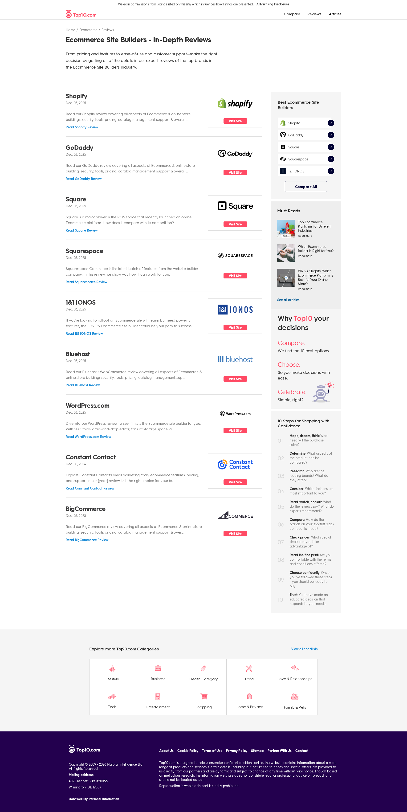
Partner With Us (280, 750)
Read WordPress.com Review (88, 436)
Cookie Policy (187, 750)
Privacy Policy (237, 750)
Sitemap (257, 750)
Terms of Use (212, 750)
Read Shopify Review (82, 127)
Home (70, 30)
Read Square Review (82, 230)
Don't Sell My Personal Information (94, 799)
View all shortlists (304, 649)
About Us (166, 750)
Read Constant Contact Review (90, 488)
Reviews (314, 14)
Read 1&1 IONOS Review (84, 333)
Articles (335, 14)
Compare (292, 14)
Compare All (306, 186)
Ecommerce (88, 30)
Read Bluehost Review (83, 385)
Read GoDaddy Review (84, 178)
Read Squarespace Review (86, 282)
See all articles (288, 300)
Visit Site (235, 121)
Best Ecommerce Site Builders (298, 104)
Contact (301, 750)
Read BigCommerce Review (87, 540)
